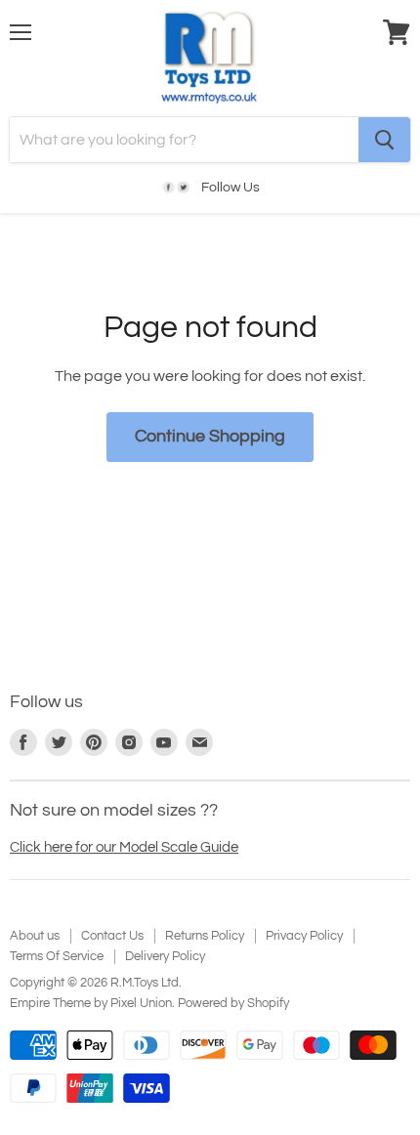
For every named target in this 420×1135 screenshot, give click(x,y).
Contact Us (112, 936)
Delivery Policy (165, 956)
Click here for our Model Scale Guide (124, 847)
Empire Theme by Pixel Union (91, 1003)
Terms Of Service (57, 956)
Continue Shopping (210, 436)
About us (35, 936)
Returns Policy (204, 936)
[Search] (384, 139)
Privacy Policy (304, 936)
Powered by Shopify (233, 1003)
